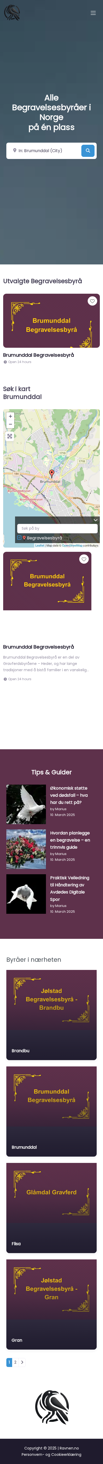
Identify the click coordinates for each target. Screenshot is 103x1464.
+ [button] (10, 416)
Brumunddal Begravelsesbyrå (38, 355)
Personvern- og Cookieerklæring (51, 1454)
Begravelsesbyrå (44, 538)
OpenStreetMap (72, 545)
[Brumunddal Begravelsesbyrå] (51, 474)
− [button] (10, 424)
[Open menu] (93, 12)
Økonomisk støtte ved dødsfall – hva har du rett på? (69, 795)
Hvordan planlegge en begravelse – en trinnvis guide (70, 840)
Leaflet (39, 545)
